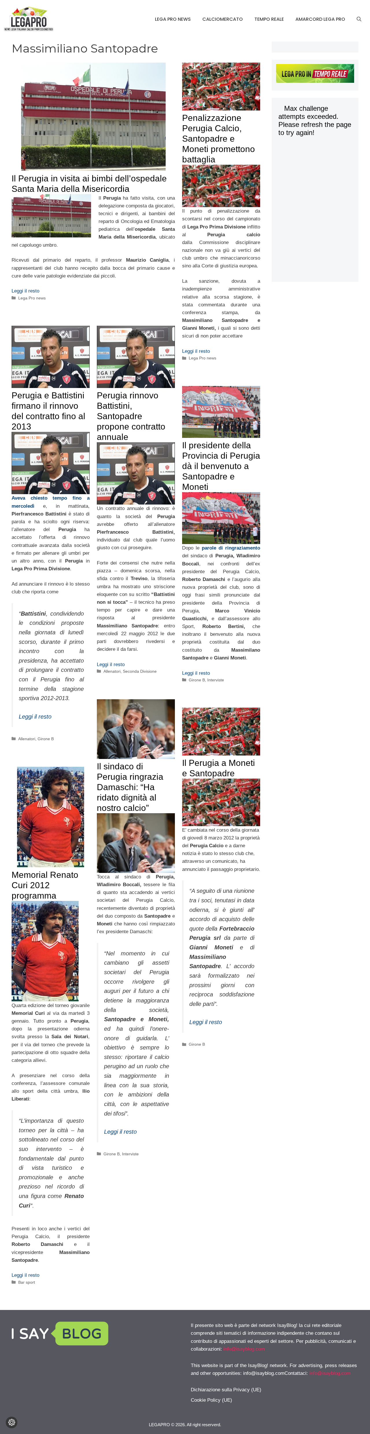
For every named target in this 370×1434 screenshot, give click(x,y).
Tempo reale (269, 19)
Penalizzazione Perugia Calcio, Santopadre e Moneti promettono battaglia (218, 138)
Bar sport (26, 1282)
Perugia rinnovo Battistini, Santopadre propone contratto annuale (131, 416)
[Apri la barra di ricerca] (359, 19)
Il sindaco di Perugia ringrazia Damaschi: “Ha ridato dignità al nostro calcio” (130, 787)
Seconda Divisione (140, 671)
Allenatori (26, 738)
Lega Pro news (173, 19)
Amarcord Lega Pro (320, 19)
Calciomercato (222, 19)
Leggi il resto (25, 291)
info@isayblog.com (244, 1349)
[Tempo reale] (315, 74)
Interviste (215, 680)
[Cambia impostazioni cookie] (11, 1422)
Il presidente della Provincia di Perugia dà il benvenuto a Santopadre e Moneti (221, 466)
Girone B (46, 738)
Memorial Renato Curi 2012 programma (45, 885)
